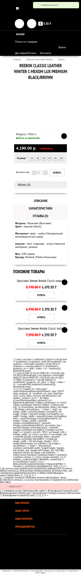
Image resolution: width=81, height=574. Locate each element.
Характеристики (40, 208)
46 (61, 158)
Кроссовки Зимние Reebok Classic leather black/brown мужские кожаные (41, 328)
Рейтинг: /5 (24, 184)
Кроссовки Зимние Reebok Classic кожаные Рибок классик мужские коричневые (41, 281)
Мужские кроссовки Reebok (39, 59)
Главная (17, 59)
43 (44, 158)
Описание (41, 201)
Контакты (45, 53)
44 (49, 158)
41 (32, 158)
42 (38, 158)
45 (55, 158)
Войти (62, 47)
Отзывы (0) (40, 216)
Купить (41, 295)
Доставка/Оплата (25, 53)
